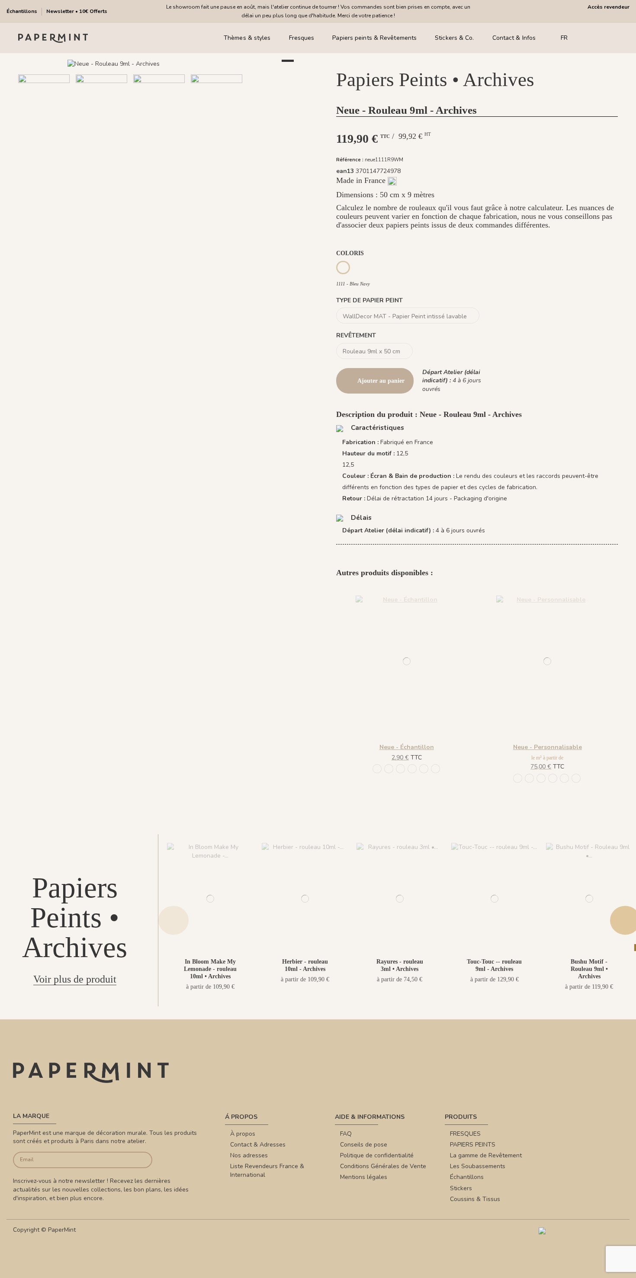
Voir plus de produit (74, 979)
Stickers (461, 1188)
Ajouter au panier (381, 381)
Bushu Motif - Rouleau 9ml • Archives (589, 969)
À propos (242, 1134)
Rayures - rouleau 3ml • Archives (399, 965)
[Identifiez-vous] (601, 38)
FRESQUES (465, 1134)
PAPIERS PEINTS (472, 1144)
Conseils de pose (363, 1144)
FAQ (346, 1134)
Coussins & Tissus (475, 1199)
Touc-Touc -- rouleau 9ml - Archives (494, 965)
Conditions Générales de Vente (383, 1166)
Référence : (349, 160)
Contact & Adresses (258, 1144)
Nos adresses (249, 1155)
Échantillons (22, 11)
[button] (143, 146)
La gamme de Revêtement (486, 1155)
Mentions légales (363, 1177)
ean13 (345, 171)
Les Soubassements (477, 1166)
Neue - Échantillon (406, 747)
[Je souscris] (138, 1160)
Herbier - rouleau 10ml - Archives (305, 965)
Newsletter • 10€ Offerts (76, 11)
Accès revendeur (609, 6)
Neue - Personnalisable (547, 747)
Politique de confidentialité (377, 1155)
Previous (173, 920)
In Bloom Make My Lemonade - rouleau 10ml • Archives (210, 969)
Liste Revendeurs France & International (267, 1170)
